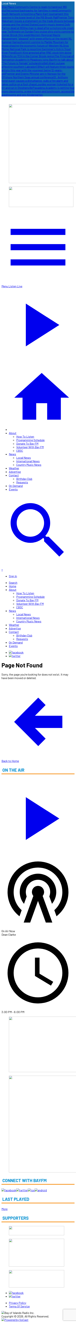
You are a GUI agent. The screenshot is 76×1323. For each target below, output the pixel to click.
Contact (14, 475)
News (12, 454)
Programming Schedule (30, 440)
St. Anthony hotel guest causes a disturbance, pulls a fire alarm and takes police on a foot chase (34, 80)
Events (13, 489)
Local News (23, 457)
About (12, 433)
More (4, 1209)
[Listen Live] (38, 816)
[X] (14, 656)
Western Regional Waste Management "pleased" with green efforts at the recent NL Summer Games (36, 38)
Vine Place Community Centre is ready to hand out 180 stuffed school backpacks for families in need (34, 8)
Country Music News (28, 464)
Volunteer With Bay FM (30, 447)
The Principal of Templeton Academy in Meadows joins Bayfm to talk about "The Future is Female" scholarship (37, 59)
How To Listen (25, 436)
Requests (22, 482)
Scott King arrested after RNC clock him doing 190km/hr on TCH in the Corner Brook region (36, 54)
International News (28, 461)
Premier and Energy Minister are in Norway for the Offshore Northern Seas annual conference (33, 75)
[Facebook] (16, 652)
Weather (14, 468)
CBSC (19, 450)
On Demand (16, 485)
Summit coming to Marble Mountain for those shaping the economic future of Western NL (34, 43)
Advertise (15, 471)
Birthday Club (24, 478)
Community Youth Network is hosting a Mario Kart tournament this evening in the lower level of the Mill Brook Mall (36, 14)
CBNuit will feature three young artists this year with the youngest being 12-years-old (37, 70)
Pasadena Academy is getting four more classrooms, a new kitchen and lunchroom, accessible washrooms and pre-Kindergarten (38, 91)
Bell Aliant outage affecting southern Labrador (33, 64)
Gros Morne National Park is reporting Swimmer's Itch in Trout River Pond (36, 49)
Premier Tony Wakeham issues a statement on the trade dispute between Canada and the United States (38, 21)
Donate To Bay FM (27, 443)
